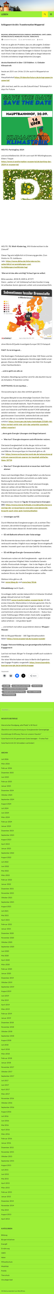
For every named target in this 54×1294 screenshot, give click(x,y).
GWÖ (44, 34)
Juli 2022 (4, 862)
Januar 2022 (6, 884)
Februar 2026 (6, 768)
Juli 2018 (4, 1045)
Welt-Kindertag (34, 692)
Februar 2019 (6, 1013)
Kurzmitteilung (10, 40)
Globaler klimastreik (21, 686)
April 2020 (5, 960)
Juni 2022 (5, 866)
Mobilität (18, 36)
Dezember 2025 (7, 773)
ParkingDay (37, 686)
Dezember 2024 (7, 790)
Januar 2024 (6, 826)
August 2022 (6, 857)
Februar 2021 (6, 924)
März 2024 (5, 817)
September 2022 (7, 853)
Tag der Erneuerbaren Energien (15, 689)
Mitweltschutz (7, 36)
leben (48, 34)
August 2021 (6, 906)
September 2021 (7, 902)
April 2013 (5, 1219)
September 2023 (7, 835)
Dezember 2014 (7, 1201)
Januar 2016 (6, 1143)
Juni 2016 (5, 1121)
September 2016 (7, 1107)
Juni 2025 (5, 777)
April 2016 (5, 1130)
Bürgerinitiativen (16, 34)
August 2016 (6, 1112)
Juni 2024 (5, 813)
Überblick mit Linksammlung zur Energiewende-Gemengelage (25, 730)
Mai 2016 (5, 1125)
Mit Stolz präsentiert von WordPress (13, 1291)
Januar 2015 (6, 1196)
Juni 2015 (5, 1174)
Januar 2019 (6, 1018)
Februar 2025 (6, 781)
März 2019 (5, 1009)
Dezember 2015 (7, 1147)
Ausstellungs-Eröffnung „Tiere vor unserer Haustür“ (21, 734)
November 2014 (7, 1205)
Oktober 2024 (6, 795)
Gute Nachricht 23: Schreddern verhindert (17, 743)
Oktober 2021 (6, 897)
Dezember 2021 (7, 889)
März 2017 (5, 1094)
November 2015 (7, 1152)
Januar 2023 (6, 848)
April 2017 (5, 1089)
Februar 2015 (6, 1192)
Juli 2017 (4, 1080)
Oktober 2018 (6, 1031)
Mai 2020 (5, 955)
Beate (41, 40)
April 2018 (5, 1049)
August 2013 (6, 1214)
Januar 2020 (6, 973)
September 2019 (7, 987)
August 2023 (6, 839)
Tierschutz (34, 36)
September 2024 (7, 799)
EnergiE (27, 34)
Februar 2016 (6, 1138)
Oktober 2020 (6, 942)
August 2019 (6, 991)
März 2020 (5, 964)
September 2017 (7, 1076)
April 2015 (5, 1183)
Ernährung (36, 34)
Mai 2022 (5, 871)
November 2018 (7, 1027)
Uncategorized (7, 1280)
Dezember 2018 (7, 1022)
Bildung (4, 34)
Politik (26, 36)
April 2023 (5, 844)
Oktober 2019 (6, 982)
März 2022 (5, 875)
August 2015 (6, 1165)
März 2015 (5, 1188)
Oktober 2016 (6, 1103)
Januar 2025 (6, 786)
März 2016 (5, 1134)
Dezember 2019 (7, 978)
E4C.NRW (6, 686)
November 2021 (7, 893)
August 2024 (6, 804)
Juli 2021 (4, 911)
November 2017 (7, 1067)
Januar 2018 (6, 1063)
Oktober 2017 (6, 1072)
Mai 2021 (5, 915)
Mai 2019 (5, 1000)
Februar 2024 (6, 822)
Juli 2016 (4, 1116)
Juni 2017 (5, 1085)
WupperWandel (9, 695)
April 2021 (5, 920)
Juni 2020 (5, 951)
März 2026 (5, 764)
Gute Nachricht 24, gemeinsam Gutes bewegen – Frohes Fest (24, 738)
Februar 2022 (6, 880)
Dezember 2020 (7, 933)
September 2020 (7, 947)
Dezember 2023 (7, 831)
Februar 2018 (6, 1058)
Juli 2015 (4, 1170)
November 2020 (7, 938)
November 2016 (7, 1098)
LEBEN (4, 14)
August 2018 (6, 1040)
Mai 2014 (5, 1210)
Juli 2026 (4, 759)
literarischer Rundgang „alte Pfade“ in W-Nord (19, 725)
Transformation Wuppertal (14, 692)
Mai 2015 (5, 1179)
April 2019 (5, 1005)
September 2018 (7, 1036)
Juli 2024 (4, 808)
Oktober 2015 (6, 1156)
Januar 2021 (6, 929)
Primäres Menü (51, 14)
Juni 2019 (5, 996)
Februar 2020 (6, 969)
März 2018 (5, 1054)
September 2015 (7, 1161)
